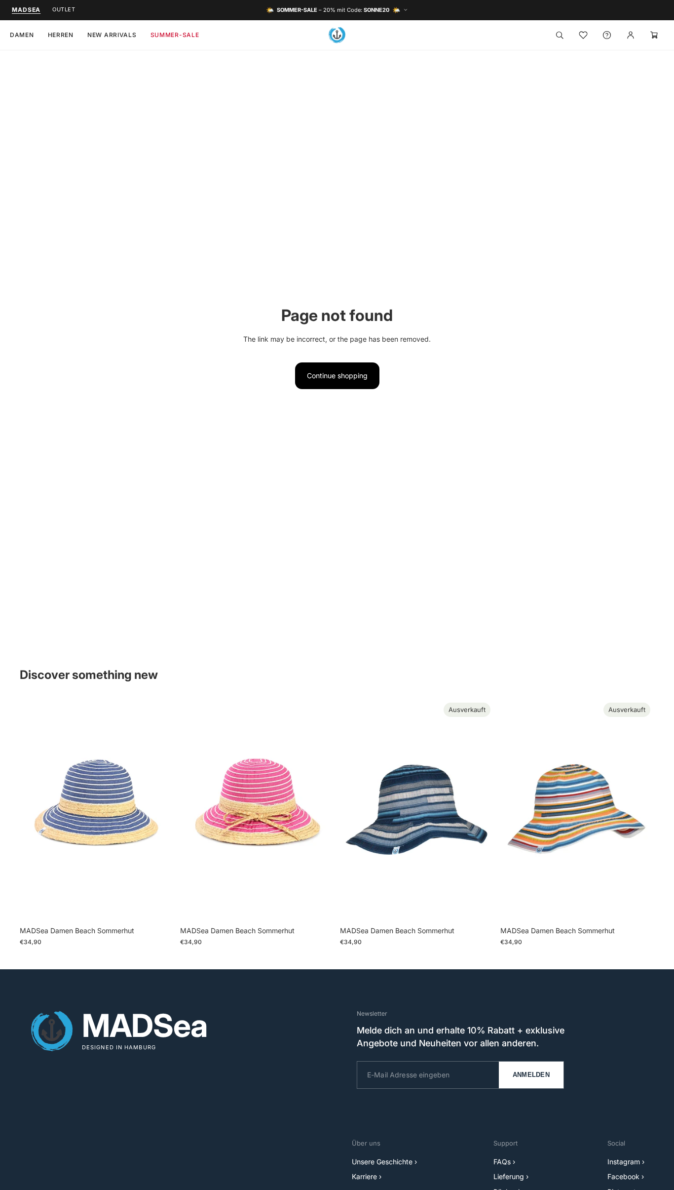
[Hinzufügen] (159, 906)
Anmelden (531, 1074)
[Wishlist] (583, 35)
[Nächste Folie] (159, 810)
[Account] (630, 35)
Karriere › (366, 1176)
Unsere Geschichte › (384, 1161)
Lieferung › (510, 1176)
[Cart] (654, 35)
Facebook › (625, 1176)
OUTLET (63, 9)
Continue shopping (337, 375)
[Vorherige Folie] (34, 810)
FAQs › (504, 1161)
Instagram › (625, 1161)
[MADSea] (337, 35)
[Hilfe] (607, 35)
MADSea (26, 9)
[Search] (559, 35)
